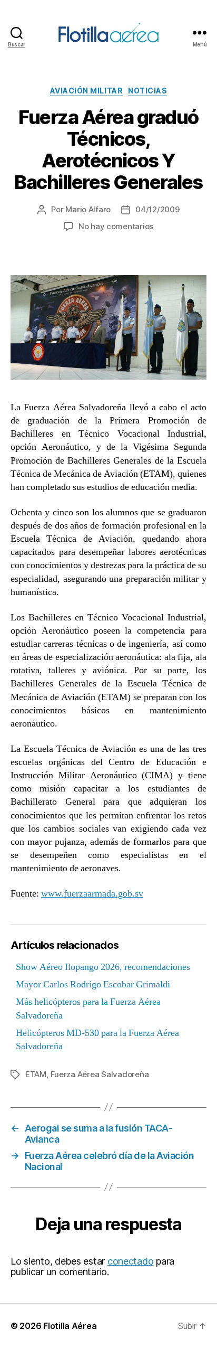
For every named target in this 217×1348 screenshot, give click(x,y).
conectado (130, 1261)
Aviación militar (86, 90)
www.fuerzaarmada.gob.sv (92, 894)
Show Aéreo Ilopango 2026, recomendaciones (103, 967)
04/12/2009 (157, 209)
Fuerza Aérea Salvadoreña (100, 1074)
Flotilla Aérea (69, 1326)
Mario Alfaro (88, 209)
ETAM (35, 1074)
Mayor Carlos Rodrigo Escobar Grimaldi (93, 984)
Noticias (147, 90)
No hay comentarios (115, 226)
